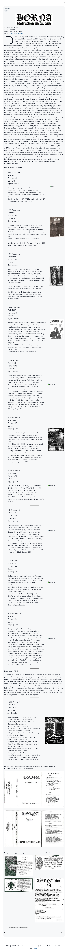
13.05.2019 (7, 8)
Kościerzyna (12, 927)
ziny (6, 10)
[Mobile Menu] (64, 2)
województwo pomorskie (22, 927)
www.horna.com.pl (17, 33)
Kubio (35, 948)
